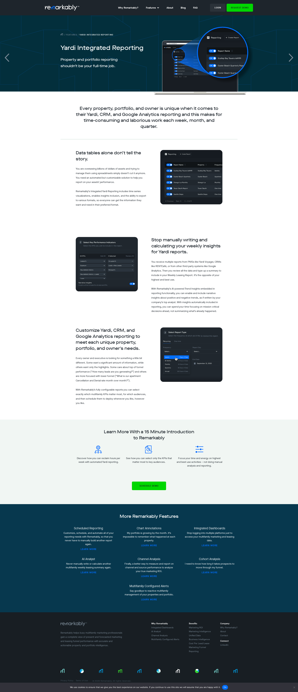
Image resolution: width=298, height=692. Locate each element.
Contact (224, 635)
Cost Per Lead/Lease (199, 643)
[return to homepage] (62, 8)
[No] (294, 687)
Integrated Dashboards (162, 627)
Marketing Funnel (197, 647)
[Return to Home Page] (74, 626)
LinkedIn (224, 645)
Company (225, 623)
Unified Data (195, 635)
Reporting (194, 651)
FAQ (195, 7)
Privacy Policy (67, 680)
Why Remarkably (159, 623)
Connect (224, 640)
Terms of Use (82, 680)
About (170, 7)
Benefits (193, 623)
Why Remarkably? (128, 7)
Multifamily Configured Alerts (165, 639)
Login (217, 7)
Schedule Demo (149, 485)
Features (151, 7)
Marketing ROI (196, 627)
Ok (225, 687)
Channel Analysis (159, 635)
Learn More (89, 549)
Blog (183, 7)
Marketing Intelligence (200, 631)
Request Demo (240, 7)
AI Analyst (156, 631)
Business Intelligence (199, 639)
